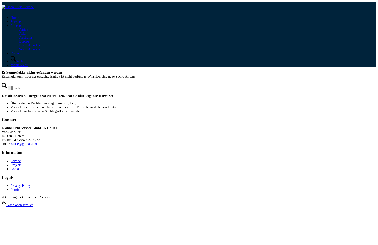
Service (15, 161)
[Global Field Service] (18, 7)
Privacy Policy (20, 186)
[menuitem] (193, 18)
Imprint (15, 189)
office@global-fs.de (24, 144)
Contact (15, 169)
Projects (15, 165)
